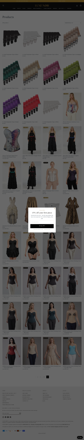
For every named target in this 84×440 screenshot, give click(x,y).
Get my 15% (42, 225)
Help (81, 437)
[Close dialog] (54, 208)
